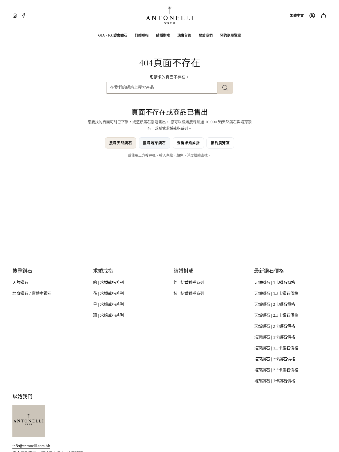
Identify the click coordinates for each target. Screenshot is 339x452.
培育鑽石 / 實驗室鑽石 (32, 294)
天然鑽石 (20, 283)
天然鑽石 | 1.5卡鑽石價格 (276, 294)
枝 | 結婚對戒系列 (188, 294)
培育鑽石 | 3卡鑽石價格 (274, 381)
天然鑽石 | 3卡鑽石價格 (274, 327)
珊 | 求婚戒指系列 (108, 316)
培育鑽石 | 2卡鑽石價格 (274, 359)
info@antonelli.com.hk (31, 446)
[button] (112, 35)
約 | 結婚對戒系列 (188, 283)
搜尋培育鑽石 (154, 143)
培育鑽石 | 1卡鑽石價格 (274, 337)
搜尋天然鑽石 (120, 143)
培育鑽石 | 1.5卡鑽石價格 (276, 348)
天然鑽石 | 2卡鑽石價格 (274, 305)
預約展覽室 (220, 143)
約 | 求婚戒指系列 (108, 283)
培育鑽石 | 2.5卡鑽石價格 (276, 370)
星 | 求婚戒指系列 (108, 305)
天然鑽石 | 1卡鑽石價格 (274, 283)
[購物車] (323, 15)
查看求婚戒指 (188, 143)
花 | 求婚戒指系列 (108, 294)
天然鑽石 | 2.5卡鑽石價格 (276, 316)
